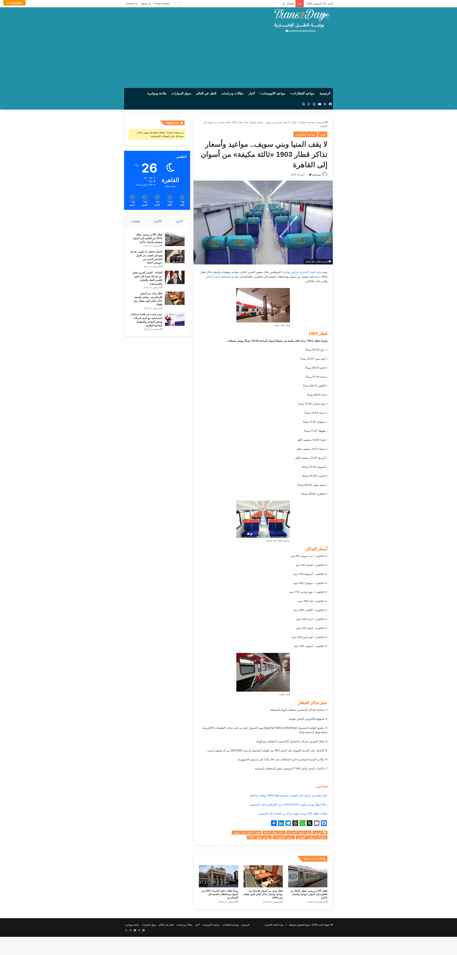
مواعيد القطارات (303, 93)
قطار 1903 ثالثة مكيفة (246, 832)
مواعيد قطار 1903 (259, 837)
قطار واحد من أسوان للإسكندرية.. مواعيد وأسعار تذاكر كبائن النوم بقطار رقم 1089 (263, 894)
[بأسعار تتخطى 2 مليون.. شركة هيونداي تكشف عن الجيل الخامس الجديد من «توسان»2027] (175, 256)
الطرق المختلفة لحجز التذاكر (222, 276)
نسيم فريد (316, 174)
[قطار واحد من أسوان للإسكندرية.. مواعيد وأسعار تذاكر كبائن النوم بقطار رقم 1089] (263, 876)
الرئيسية (325, 93)
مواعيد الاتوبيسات (273, 93)
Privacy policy (162, 3)
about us (146, 3)
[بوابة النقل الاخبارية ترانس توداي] (302, 20)
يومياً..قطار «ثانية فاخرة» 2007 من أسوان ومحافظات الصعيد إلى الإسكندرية (219, 894)
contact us (132, 3)
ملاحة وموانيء (157, 93)
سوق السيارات (181, 93)
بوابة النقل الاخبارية (274, 924)
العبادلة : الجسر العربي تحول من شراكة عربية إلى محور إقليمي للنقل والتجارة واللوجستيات (249, 3)
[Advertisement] (228, 61)
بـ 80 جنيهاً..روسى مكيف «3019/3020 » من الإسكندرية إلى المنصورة (288, 804)
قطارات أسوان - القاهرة (311, 837)
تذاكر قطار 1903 (274, 832)
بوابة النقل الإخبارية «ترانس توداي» (302, 272)
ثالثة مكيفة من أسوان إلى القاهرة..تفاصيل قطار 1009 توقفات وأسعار (288, 795)
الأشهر (179, 221)
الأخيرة (158, 221)
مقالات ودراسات (232, 93)
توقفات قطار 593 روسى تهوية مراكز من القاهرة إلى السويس (292, 813)
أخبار (251, 93)
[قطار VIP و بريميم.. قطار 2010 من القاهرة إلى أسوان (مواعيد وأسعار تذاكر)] (307, 876)
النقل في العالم (206, 93)
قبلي (293, 122)
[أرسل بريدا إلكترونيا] (310, 174)
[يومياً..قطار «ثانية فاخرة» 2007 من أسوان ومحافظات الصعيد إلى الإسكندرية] (218, 876)
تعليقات (135, 221)
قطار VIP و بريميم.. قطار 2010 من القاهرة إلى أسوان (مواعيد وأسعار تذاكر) (308, 894)
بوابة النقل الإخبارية (299, 832)
